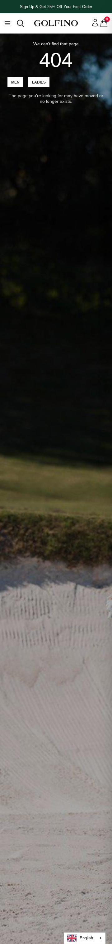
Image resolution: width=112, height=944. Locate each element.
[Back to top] (106, 907)
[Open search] (20, 23)
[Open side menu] (7, 23)
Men (15, 82)
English (86, 938)
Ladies (39, 82)
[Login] (95, 22)
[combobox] (85, 938)
